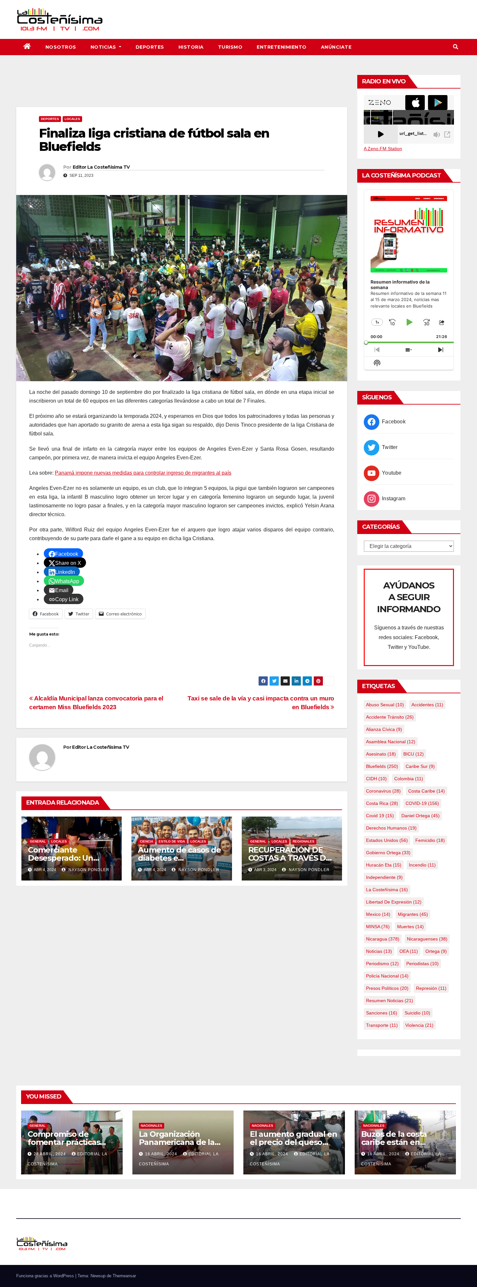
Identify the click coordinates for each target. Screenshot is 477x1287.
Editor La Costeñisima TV (101, 167)
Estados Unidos (387, 840)
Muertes (410, 926)
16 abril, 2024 (161, 1154)
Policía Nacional (387, 975)
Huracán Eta (383, 865)
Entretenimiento (282, 47)
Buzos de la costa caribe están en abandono (394, 1142)
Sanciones (381, 1012)
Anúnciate (336, 47)
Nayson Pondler (88, 870)
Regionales (303, 841)
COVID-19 (422, 803)
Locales (72, 119)
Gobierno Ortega (388, 852)
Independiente (384, 877)
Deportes (150, 47)
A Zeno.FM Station (383, 148)
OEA (408, 951)
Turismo (230, 47)
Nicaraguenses (427, 938)
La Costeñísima (387, 889)
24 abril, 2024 (50, 1154)
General (38, 841)
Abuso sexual (385, 704)
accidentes (427, 704)
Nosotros (60, 47)
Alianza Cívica (384, 729)
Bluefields (382, 766)
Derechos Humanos (391, 828)
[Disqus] (181, 974)
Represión (431, 988)
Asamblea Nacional (390, 741)
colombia (408, 778)
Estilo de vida (172, 841)
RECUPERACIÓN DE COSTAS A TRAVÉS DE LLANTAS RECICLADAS (291, 858)
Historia (191, 47)
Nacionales (151, 1125)
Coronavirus (383, 791)
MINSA (378, 926)
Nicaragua (382, 938)
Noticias (104, 47)
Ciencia (146, 841)
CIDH (376, 778)
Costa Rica (382, 803)
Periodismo (382, 963)
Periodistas (422, 963)
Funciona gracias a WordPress (45, 1275)
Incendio (422, 865)
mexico (378, 914)
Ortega (436, 951)
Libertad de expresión (394, 902)
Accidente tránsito (390, 717)
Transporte (382, 1025)
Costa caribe (426, 791)
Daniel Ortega (420, 815)
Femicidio (430, 840)
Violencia (419, 1025)
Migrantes (413, 914)
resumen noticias (389, 1000)
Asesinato (381, 754)
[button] (455, 47)
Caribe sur (420, 766)
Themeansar (124, 1275)
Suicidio (417, 1012)
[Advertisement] (182, 89)
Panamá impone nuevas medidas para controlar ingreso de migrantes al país (143, 473)
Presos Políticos (387, 988)
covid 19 (380, 815)
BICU (413, 754)
